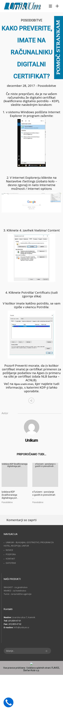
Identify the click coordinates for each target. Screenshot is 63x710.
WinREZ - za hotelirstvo (15, 590)
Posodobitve (31, 20)
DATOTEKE (11, 563)
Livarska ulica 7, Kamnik (23, 617)
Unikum (31, 440)
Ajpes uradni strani (23, 384)
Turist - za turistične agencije (18, 594)
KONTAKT (10, 558)
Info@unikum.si (21, 627)
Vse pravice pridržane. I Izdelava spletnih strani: (27, 668)
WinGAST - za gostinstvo (15, 587)
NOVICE (9, 550)
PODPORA (11, 554)
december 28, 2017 (21, 86)
